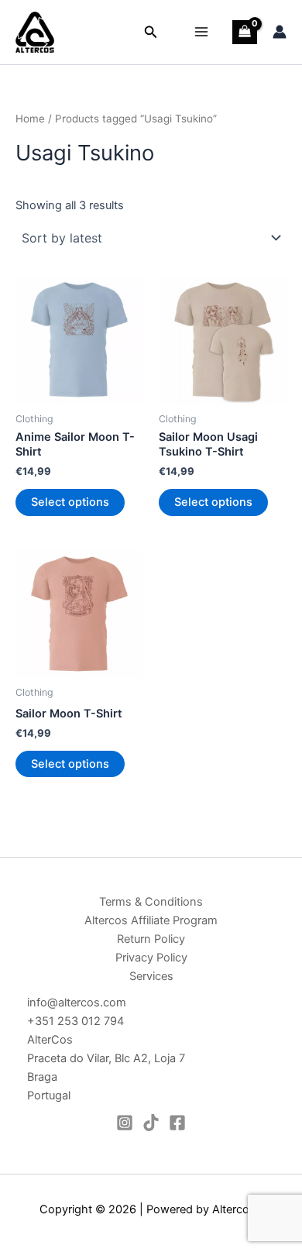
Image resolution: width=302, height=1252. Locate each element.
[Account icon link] (280, 32)
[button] (151, 32)
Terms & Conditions (151, 902)
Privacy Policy (151, 958)
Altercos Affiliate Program (151, 920)
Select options (70, 502)
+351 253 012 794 (75, 1021)
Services (151, 976)
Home (30, 118)
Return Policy (151, 939)
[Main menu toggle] (201, 31)
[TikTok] (151, 1122)
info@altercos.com (76, 1003)
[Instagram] (124, 1122)
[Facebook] (177, 1122)
